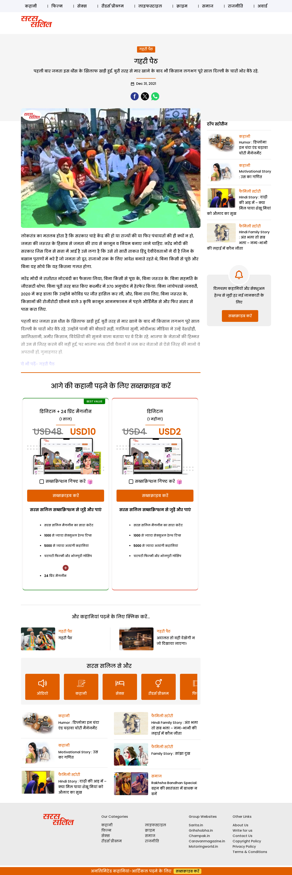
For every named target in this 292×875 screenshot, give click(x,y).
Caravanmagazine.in (207, 841)
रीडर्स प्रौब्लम (112, 6)
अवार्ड (262, 6)
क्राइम (181, 6)
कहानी (31, 6)
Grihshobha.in (201, 830)
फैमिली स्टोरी (69, 774)
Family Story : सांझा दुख (170, 753)
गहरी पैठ (146, 49)
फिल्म (57, 6)
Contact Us (242, 835)
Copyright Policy (247, 841)
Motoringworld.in (203, 846)
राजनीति (235, 6)
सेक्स (82, 6)
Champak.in (199, 835)
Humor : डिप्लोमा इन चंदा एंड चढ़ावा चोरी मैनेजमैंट (253, 148)
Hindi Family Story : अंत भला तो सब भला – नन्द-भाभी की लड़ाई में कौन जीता (174, 728)
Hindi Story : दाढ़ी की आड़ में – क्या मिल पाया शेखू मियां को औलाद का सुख (82, 787)
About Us (240, 825)
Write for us (242, 830)
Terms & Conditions (250, 851)
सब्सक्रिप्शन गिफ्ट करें (65, 481)
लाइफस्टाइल (150, 6)
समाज (207, 6)
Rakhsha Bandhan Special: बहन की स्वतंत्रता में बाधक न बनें (174, 788)
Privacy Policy (244, 846)
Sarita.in (196, 825)
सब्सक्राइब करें (66, 495)
